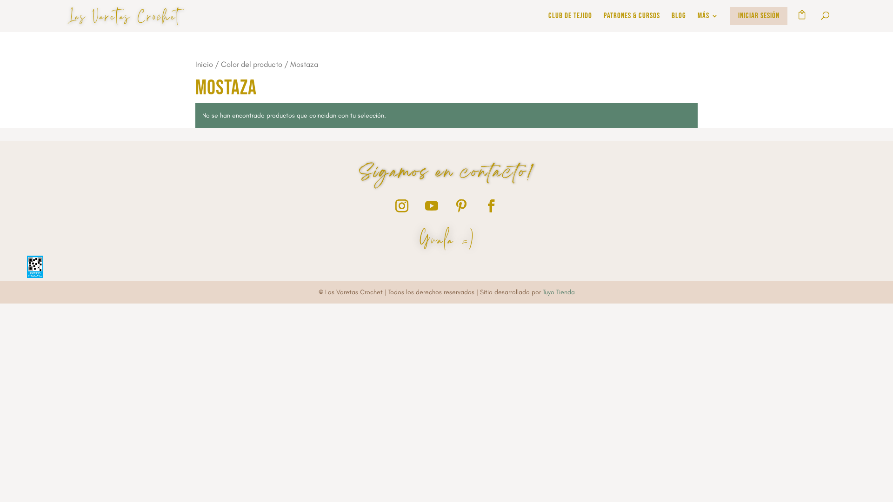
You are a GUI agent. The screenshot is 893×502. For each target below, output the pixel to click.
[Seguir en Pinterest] (461, 206)
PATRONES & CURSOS (632, 16)
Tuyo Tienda (559, 292)
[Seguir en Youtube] (432, 206)
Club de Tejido (570, 16)
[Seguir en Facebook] (491, 206)
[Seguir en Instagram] (402, 206)
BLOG (679, 16)
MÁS (703, 16)
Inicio (204, 64)
